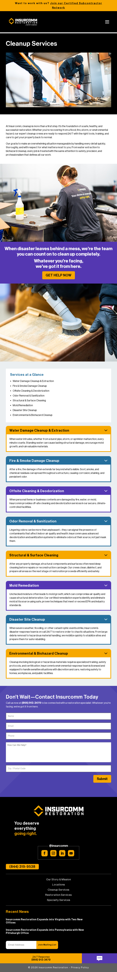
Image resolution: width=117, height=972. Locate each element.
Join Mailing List (47, 945)
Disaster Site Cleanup (25, 410)
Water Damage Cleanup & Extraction (33, 381)
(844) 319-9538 (22, 866)
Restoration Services (58, 895)
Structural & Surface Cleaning (29, 400)
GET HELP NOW (58, 275)
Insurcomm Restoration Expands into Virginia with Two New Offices (44, 921)
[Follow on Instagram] (53, 853)
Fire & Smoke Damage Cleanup (30, 386)
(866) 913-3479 (31, 703)
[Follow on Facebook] (44, 853)
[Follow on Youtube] (71, 853)
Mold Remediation (23, 405)
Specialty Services (58, 900)
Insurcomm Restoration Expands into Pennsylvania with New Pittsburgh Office (45, 931)
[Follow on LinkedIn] (62, 853)
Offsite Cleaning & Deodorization (31, 390)
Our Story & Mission (58, 879)
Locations (58, 885)
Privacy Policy (80, 967)
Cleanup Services (58, 890)
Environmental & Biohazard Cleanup (32, 415)
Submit (102, 779)
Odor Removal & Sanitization (28, 395)
